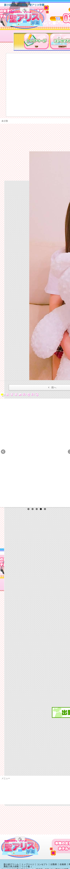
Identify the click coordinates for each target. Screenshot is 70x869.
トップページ (27, 864)
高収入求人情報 (11, 866)
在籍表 (63, 864)
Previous (3, 452)
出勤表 (53, 864)
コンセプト (42, 864)
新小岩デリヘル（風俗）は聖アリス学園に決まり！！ (29, 19)
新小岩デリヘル (11, 864)
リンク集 (25, 866)
